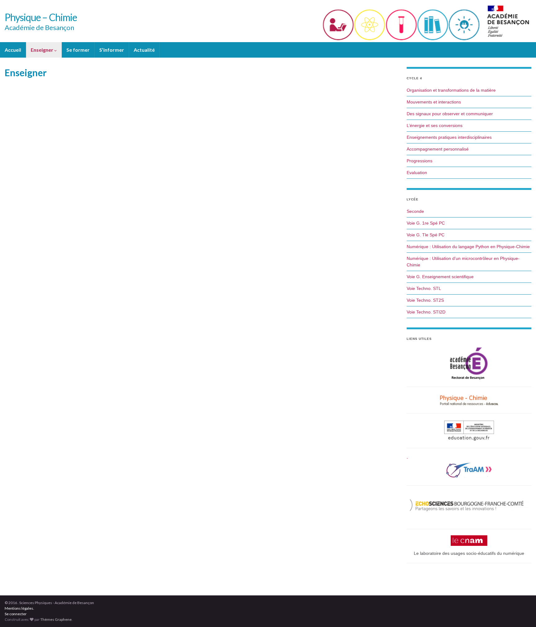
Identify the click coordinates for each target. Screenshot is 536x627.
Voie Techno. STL (424, 288)
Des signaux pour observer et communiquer (450, 113)
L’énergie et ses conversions (434, 125)
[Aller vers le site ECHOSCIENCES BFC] (469, 505)
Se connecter (16, 614)
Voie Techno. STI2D (426, 311)
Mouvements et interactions (434, 101)
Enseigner (42, 50)
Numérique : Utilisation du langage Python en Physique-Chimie (468, 246)
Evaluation (417, 172)
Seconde (415, 211)
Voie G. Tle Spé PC (425, 234)
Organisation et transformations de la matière (451, 90)
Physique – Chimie (41, 17)
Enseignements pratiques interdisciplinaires (449, 137)
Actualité (144, 50)
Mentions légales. (19, 608)
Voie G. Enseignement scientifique (440, 276)
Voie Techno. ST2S (425, 300)
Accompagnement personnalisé (438, 149)
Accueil (13, 50)
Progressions (419, 160)
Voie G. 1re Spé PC (426, 223)
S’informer (111, 50)
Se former (78, 50)
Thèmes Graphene (56, 619)
